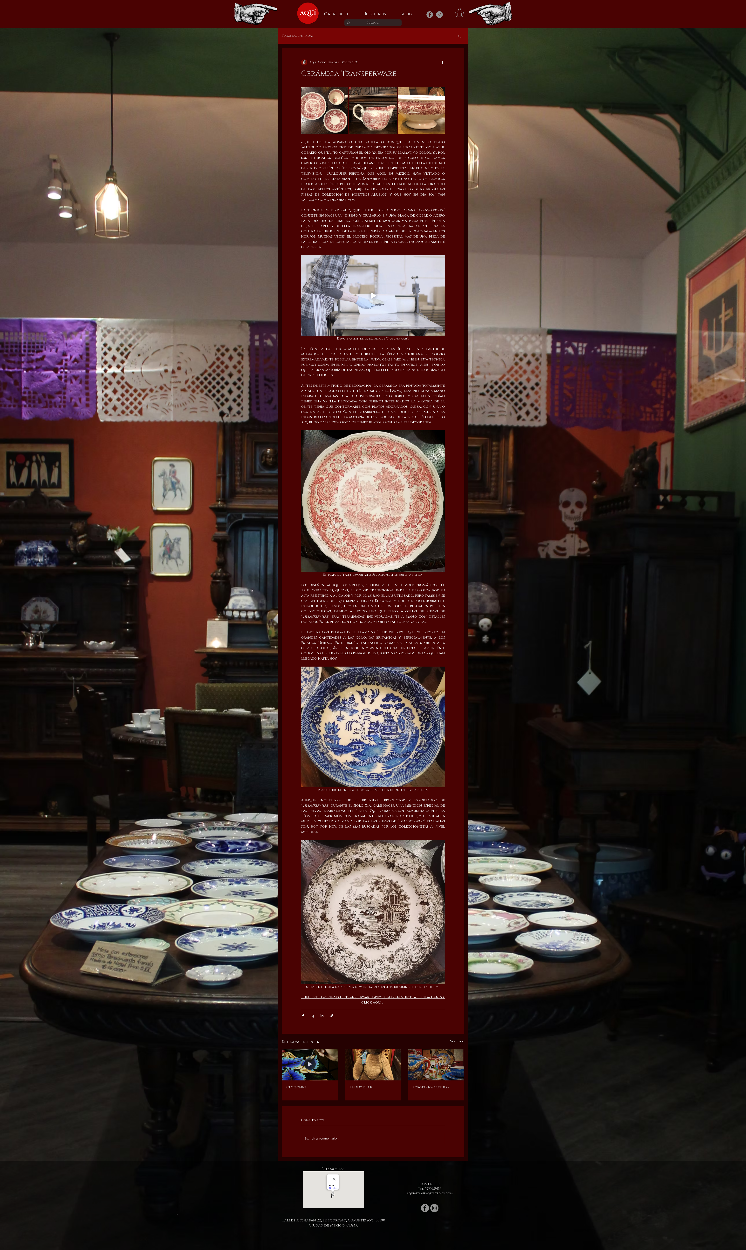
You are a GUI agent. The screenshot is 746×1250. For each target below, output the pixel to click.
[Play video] (373, 295)
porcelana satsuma (430, 1087)
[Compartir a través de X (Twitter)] (312, 1016)
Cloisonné (296, 1087)
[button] (464, 12)
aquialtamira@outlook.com (430, 1193)
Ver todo (457, 1041)
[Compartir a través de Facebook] (303, 1016)
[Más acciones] (442, 62)
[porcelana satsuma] (436, 1064)
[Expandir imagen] (324, 110)
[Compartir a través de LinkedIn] (322, 1016)
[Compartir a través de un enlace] (331, 1016)
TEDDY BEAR (360, 1087)
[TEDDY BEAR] (373, 1064)
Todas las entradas (297, 36)
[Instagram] (439, 14)
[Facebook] (429, 14)
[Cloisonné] (310, 1064)
